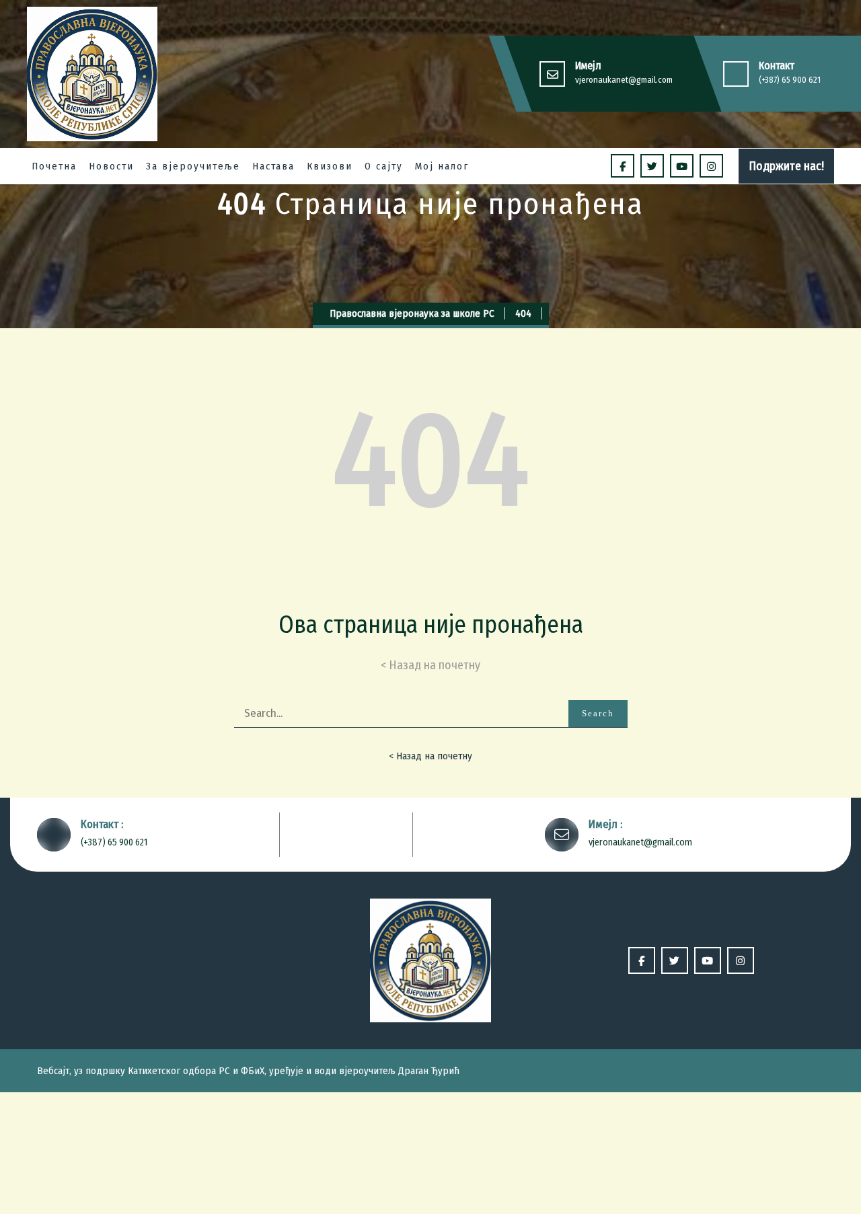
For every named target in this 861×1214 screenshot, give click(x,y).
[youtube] (682, 166)
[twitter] (652, 166)
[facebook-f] (622, 166)
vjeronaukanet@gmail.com (624, 80)
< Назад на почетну (430, 756)
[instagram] (711, 166)
